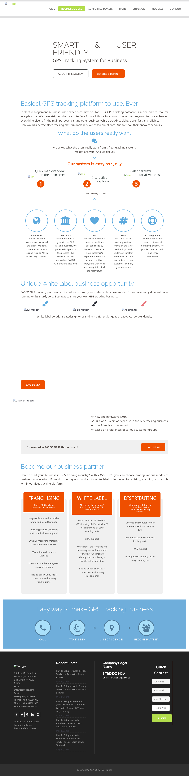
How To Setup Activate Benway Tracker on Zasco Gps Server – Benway (71, 689)
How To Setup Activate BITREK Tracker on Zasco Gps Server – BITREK (71, 674)
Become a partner (108, 73)
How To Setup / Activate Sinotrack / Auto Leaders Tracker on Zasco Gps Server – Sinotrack (71, 740)
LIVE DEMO (33, 384)
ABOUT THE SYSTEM (70, 73)
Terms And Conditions (25, 728)
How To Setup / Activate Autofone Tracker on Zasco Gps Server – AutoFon (69, 723)
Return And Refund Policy (26, 721)
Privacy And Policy (23, 725)
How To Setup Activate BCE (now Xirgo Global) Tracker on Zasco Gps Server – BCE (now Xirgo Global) (70, 706)
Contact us (153, 447)
